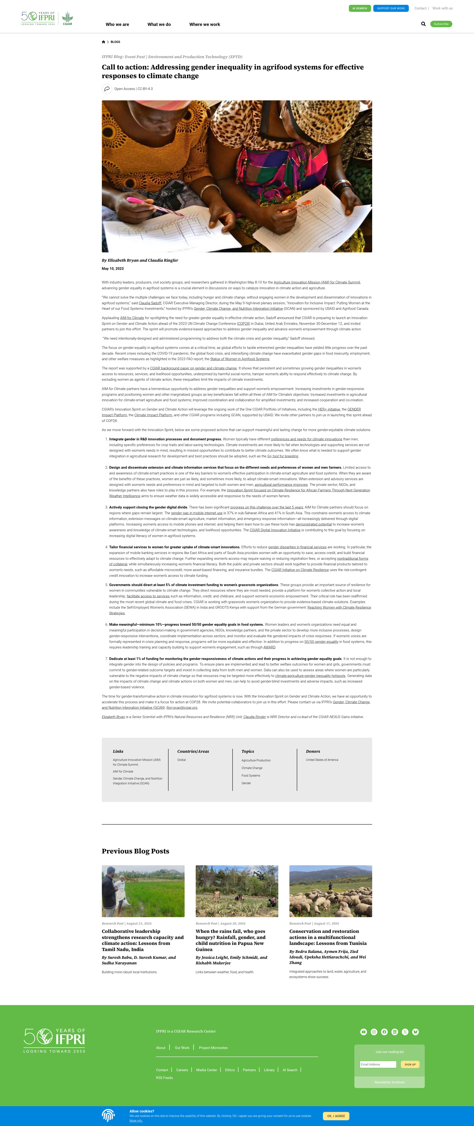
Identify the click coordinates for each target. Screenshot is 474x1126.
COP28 (243, 323)
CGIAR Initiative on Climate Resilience (300, 570)
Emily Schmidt (244, 957)
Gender (246, 783)
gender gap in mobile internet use (197, 513)
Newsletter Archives (390, 1082)
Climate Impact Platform (153, 415)
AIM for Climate (132, 318)
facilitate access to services (148, 596)
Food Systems (251, 775)
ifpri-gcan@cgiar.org (181, 707)
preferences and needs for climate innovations (306, 439)
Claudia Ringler (163, 260)
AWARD (269, 647)
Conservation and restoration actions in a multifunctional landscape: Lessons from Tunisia (328, 937)
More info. (136, 1120)
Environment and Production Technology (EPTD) (195, 56)
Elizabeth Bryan (113, 717)
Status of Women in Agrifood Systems (239, 359)
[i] (423, 23)
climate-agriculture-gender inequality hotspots (310, 676)
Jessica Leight (215, 957)
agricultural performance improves (281, 485)
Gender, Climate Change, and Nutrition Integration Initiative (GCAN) (137, 781)
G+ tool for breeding (282, 456)
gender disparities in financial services (297, 547)
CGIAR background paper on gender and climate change (193, 368)
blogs (115, 42)
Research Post (112, 923)
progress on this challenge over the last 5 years (266, 507)
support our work (391, 8)
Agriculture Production (256, 760)
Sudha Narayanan (119, 963)
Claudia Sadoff (150, 303)
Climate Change (252, 768)
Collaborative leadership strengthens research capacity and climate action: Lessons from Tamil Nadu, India (143, 940)
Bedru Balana (308, 951)
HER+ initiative (329, 409)
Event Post (135, 56)
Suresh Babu (120, 957)
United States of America (322, 760)
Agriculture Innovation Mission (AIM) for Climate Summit (317, 282)
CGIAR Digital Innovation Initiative (275, 530)
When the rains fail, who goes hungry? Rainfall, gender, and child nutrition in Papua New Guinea (231, 940)
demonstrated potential (314, 524)
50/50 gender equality (321, 642)
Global (181, 760)
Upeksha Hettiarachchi (326, 957)
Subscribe (441, 24)
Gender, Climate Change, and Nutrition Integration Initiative (238, 308)
